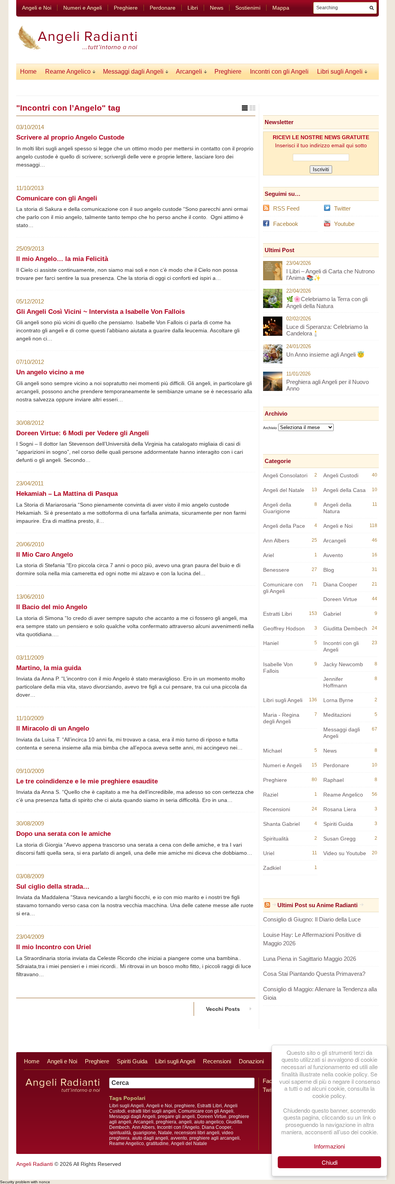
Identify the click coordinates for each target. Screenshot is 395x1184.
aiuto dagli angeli (150, 1138)
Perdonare (163, 8)
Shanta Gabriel (281, 824)
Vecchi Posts (223, 1009)
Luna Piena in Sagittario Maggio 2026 (309, 958)
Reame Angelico (68, 71)
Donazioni (251, 1061)
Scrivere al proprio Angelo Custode (70, 137)
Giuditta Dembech (345, 628)
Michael (272, 751)
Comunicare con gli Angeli (56, 198)
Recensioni (276, 809)
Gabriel (332, 614)
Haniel (271, 643)
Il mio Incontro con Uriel (53, 947)
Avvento (333, 555)
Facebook (285, 224)
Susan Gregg (339, 838)
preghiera (166, 1122)
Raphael (333, 780)
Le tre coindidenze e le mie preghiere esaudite (87, 781)
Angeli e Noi (36, 8)
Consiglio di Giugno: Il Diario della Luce (312, 919)
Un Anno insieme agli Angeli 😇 (325, 354)
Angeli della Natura (337, 508)
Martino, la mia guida (48, 668)
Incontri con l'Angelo (178, 1127)
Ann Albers (276, 540)
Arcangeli (189, 71)
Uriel (268, 853)
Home (28, 71)
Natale (165, 1132)
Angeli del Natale (283, 490)
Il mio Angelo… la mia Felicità (62, 259)
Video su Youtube (344, 853)
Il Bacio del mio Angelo (51, 607)
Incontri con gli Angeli (279, 71)
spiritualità (120, 1132)
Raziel (270, 795)
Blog (328, 570)
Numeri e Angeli (82, 8)
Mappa (280, 8)
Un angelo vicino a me (50, 372)
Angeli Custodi (340, 475)
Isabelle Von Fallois (278, 667)
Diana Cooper (340, 584)
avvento (178, 1138)
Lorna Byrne (338, 700)
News (216, 8)
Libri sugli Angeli (340, 71)
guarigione (144, 1132)
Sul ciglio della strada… (52, 886)
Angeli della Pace (284, 526)
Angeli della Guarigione (277, 508)
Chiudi (330, 1162)
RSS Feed (286, 208)
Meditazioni (337, 715)
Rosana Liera (339, 809)
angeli (185, 1122)
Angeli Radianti (34, 1164)
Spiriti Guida (338, 824)
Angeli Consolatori (285, 475)
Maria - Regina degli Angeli (281, 718)
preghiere (184, 1105)
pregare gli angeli (176, 1116)
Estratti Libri (277, 614)
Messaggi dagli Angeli (133, 71)
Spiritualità (276, 838)
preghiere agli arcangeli (214, 1138)
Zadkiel (272, 868)
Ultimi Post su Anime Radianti (317, 905)
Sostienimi (247, 8)
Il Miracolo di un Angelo (52, 728)
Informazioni (329, 1146)
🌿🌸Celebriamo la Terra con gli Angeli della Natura (327, 302)
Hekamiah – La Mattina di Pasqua (67, 493)
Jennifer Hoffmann (335, 682)
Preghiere (126, 8)
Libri (192, 8)
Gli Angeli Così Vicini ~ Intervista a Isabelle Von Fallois (100, 311)
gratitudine (157, 1143)
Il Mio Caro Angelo (44, 554)
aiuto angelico (209, 1122)
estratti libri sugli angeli (152, 1111)
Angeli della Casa (344, 490)
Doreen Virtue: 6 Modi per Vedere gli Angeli (82, 433)
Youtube (344, 224)
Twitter (342, 208)
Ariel (268, 555)
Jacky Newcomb (343, 664)
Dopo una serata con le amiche (63, 833)
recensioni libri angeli (196, 1132)
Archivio (270, 428)
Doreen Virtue (340, 599)
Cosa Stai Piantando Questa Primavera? (314, 973)
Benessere (276, 570)
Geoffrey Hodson (284, 628)
